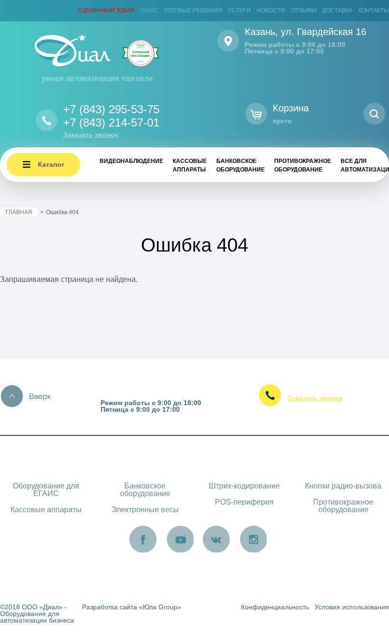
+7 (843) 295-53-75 (111, 109)
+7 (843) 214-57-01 (111, 122)
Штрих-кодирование (244, 486)
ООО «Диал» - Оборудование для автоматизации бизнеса (37, 613)
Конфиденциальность (275, 607)
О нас (149, 10)
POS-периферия (244, 502)
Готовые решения (193, 10)
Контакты (373, 10)
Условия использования (352, 607)
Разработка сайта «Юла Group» (131, 607)
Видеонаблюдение (131, 161)
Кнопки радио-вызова (343, 486)
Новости (271, 10)
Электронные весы (145, 510)
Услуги (239, 10)
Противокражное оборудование (302, 165)
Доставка (337, 10)
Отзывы (303, 10)
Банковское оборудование (240, 165)
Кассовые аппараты (190, 165)
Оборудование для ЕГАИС (46, 489)
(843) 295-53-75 (324, 386)
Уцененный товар (106, 10)
